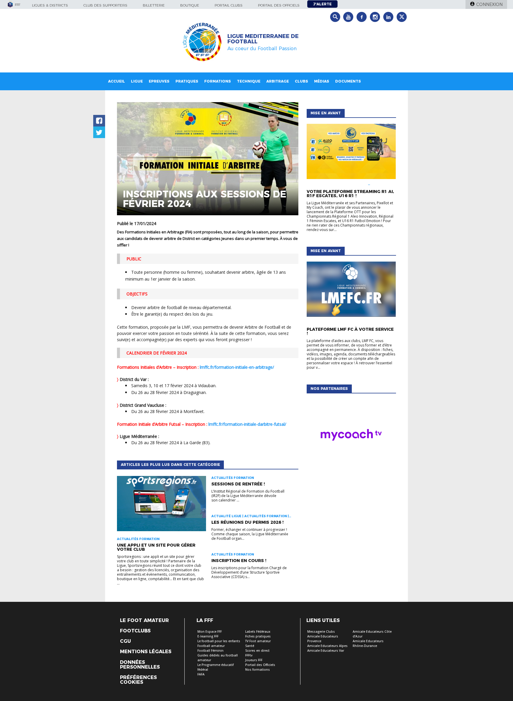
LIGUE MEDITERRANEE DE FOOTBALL (263, 39)
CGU (125, 641)
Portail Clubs (229, 5)
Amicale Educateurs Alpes (327, 646)
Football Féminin (210, 651)
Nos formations (257, 670)
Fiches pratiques (258, 636)
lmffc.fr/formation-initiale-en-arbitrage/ (237, 367)
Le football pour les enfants (218, 641)
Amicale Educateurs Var (325, 651)
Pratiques (186, 81)
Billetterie (154, 5)
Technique (248, 81)
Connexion (489, 4)
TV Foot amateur (258, 641)
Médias (321, 81)
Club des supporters (105, 5)
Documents (348, 81)
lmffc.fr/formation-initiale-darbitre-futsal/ (247, 424)
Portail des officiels (279, 5)
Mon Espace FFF (209, 632)
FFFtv (248, 655)
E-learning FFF (207, 636)
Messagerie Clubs (321, 632)
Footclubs (135, 631)
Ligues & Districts (50, 5)
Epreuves (159, 81)
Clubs (301, 81)
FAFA (201, 674)
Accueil (116, 81)
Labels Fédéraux (257, 632)
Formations (217, 81)
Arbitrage (277, 81)
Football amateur (211, 646)
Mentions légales (145, 651)
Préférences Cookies (138, 680)
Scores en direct (257, 651)
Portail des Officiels (260, 665)
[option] (351, 436)
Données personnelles (140, 665)
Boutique (189, 5)
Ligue (137, 81)
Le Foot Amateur (144, 620)
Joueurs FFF (253, 660)
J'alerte (322, 4)
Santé (249, 646)
